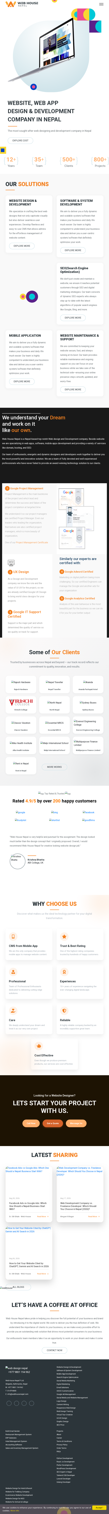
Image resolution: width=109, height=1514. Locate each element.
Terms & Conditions (64, 1441)
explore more (22, 246)
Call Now (31, 1123)
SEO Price (60, 1425)
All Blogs (18, 1287)
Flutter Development (64, 1465)
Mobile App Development (66, 1374)
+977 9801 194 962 (19, 1372)
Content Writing (63, 1405)
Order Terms (61, 1448)
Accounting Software (14, 1445)
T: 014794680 (11, 1391)
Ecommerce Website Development (19, 1495)
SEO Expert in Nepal (64, 1472)
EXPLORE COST (20, 140)
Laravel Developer (64, 1479)
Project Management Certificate (32, 542)
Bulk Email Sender (13, 1431)
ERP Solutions (11, 1438)
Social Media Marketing (66, 1381)
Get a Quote (53, 1123)
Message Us (76, 1123)
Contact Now (54, 1350)
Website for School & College (17, 1502)
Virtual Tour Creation (65, 1415)
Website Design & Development (69, 1367)
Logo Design (61, 1401)
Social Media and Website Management (72, 1398)
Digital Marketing (63, 1384)
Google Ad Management (66, 1394)
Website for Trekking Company (17, 1492)
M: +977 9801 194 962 (14, 1387)
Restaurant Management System (19, 1435)
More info (15, 1510)
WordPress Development (66, 1469)
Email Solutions (63, 1388)
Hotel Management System (16, 1441)
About (59, 1435)
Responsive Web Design (66, 1408)
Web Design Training (65, 1411)
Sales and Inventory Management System (22, 1448)
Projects (60, 1431)
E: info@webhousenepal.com (17, 1394)
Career (59, 1438)
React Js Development (66, 1462)
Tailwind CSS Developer (66, 1475)
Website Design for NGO (15, 1499)
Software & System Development (69, 1371)
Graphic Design (63, 1422)
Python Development (65, 1458)
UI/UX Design (62, 1418)
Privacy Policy (62, 1445)
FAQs (59, 1452)
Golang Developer (63, 1482)
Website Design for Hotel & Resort (19, 1488)
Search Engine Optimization (67, 1377)
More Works (54, 767)
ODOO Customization (65, 1391)
